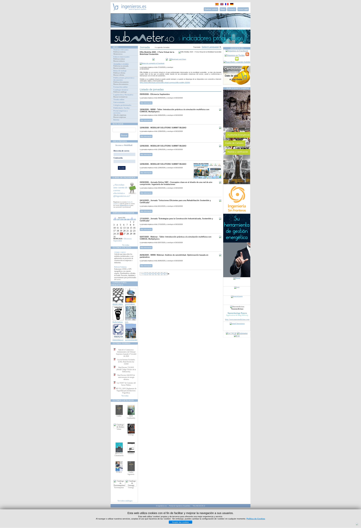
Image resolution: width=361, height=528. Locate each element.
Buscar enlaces (119, 61)
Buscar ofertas (118, 75)
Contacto (231, 9)
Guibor (119, 416)
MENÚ (115, 47)
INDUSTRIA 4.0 (118, 340)
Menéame (145, 59)
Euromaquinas (119, 488)
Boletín (116, 120)
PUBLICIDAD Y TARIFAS (238, 88)
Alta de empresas (119, 115)
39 (166, 274)
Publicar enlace (119, 59)
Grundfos (131, 453)
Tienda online (118, 100)
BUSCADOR (118, 124)
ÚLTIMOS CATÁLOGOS (123, 400)
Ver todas (125, 245)
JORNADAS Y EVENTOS (123, 213)
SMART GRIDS (118, 304)
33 (148, 274)
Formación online (120, 87)
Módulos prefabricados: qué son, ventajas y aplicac (125, 256)
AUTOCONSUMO (131, 340)
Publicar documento (121, 82)
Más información (146, 103)
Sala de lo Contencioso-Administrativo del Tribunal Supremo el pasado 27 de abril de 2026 (126, 353)
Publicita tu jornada (120, 66)
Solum (119, 429)
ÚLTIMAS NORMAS (121, 343)
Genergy (131, 435)
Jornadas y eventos (121, 64)
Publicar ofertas (119, 73)
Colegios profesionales (122, 105)
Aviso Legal (243, 9)
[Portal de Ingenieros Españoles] (129, 10)
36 (157, 274)
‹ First (142, 274)
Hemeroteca (117, 54)
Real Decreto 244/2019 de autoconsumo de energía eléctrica (126, 377)
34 (151, 274)
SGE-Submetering (129, 323)
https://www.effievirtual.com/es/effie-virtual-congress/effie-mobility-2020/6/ (165, 82)
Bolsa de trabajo (119, 71)
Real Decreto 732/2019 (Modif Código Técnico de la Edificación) (126, 369)
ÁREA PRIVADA (120, 141)
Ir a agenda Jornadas (162, 47)
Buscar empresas (119, 117)
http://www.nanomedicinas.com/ (237, 319)
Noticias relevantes (120, 50)
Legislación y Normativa (123, 95)
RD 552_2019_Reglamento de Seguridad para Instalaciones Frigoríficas (126, 391)
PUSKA (119, 472)
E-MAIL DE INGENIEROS (124, 177)
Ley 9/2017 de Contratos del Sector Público (126, 384)
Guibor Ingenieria (131, 473)
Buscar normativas (120, 97)
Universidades (119, 102)
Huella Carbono (118, 322)
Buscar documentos (120, 84)
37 (160, 274)
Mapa (222, 9)
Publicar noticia (119, 52)
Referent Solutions (120, 273)
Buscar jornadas (119, 68)
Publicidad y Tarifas (121, 108)
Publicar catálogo (120, 92)
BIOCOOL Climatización (119, 454)
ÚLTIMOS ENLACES (122, 247)
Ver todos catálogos (124, 501)
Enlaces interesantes (121, 57)
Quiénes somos (211, 9)
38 (163, 274)
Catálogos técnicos (120, 90)
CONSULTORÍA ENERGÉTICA (118, 283)
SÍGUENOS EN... (237, 48)
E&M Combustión (131, 417)
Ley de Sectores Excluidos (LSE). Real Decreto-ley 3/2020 (126, 362)
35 (154, 274)
